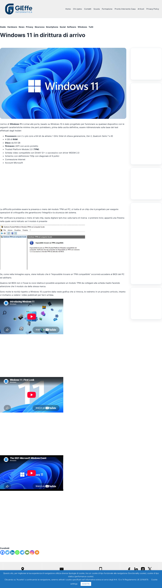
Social (63, 27)
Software (71, 27)
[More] (37, 552)
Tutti (91, 27)
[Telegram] (22, 552)
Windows (82, 27)
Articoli (141, 9)
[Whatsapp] (17, 552)
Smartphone (52, 27)
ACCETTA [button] (86, 584)
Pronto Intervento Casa (125, 9)
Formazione (107, 9)
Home (68, 9)
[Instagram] (32, 552)
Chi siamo (77, 9)
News (21, 27)
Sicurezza (39, 27)
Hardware (12, 27)
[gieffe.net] (19, 9)
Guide (3, 27)
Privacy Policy (152, 9)
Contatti (87, 9)
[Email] (27, 552)
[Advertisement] (63, 185)
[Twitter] (7, 552)
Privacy (29, 27)
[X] (149, 569)
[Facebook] (2, 552)
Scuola (97, 9)
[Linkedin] (12, 552)
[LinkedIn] (136, 569)
